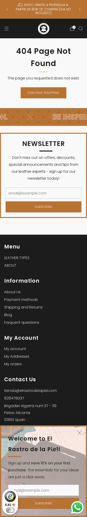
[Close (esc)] (79, 432)
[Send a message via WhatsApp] (77, 507)
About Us (12, 292)
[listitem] (43, 9)
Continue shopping (43, 93)
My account (15, 348)
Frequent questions (21, 322)
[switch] (10, 510)
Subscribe (43, 503)
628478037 (14, 398)
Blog (8, 314)
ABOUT (10, 265)
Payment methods (21, 299)
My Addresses (16, 356)
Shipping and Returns (23, 307)
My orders (13, 364)
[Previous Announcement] (7, 9)
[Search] (80, 28)
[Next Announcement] (80, 9)
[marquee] (43, 117)
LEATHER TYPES (16, 257)
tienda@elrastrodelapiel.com (30, 390)
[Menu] (6, 28)
